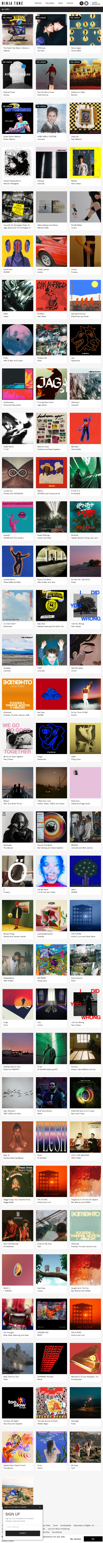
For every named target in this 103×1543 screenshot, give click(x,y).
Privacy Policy (45, 1525)
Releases (50, 3)
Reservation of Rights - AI (84, 1525)
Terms (55, 1525)
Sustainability (65, 1525)
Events (70, 3)
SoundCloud (57, 1532)
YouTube (46, 1532)
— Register (95, 4)
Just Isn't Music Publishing (58, 1529)
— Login (93, 2)
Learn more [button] (8, 1540)
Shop (60, 3)
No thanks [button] (75, 1539)
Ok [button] (93, 1539)
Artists (38, 3)
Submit (22, 1533)
